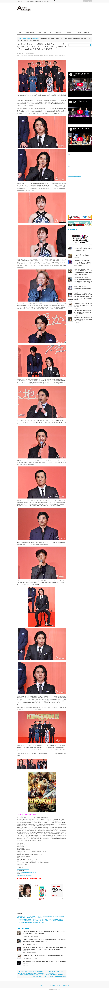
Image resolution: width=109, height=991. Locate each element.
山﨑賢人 (45, 55)
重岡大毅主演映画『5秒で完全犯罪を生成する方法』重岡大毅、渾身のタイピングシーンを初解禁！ (44, 961)
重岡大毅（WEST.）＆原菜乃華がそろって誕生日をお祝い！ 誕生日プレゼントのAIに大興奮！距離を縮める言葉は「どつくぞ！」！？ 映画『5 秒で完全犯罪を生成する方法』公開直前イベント (80, 296)
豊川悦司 (63, 55)
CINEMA (21, 32)
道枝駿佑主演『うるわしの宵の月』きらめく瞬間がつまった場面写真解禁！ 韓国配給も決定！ (43, 955)
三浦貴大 (32, 55)
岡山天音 (49, 55)
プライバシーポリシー (58, 985)
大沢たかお (41, 55)
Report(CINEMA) (25, 53)
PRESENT (86, 32)
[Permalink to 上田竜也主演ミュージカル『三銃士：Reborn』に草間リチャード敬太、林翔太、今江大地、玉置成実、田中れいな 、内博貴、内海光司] (70, 262)
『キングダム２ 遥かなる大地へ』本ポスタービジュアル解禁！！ (32, 922)
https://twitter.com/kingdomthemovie (24, 875)
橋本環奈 (52, 55)
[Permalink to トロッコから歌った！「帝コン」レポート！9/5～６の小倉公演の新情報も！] (70, 255)
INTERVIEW (57, 32)
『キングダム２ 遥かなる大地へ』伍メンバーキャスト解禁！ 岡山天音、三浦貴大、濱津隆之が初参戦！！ (41, 919)
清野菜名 (56, 55)
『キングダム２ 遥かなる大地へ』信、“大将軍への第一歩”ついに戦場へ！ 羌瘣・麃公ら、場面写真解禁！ (41, 920)
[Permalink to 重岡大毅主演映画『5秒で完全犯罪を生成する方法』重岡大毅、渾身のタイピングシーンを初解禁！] (19, 963)
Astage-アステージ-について (46, 985)
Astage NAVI (78, 32)
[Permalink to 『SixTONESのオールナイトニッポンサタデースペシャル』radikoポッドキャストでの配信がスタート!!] (80, 238)
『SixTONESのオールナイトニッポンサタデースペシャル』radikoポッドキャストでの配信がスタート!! (83, 248)
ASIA (50, 32)
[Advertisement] (63, 17)
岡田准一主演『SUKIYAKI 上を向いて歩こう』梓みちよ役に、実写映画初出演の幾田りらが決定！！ (83, 319)
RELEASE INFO (67, 32)
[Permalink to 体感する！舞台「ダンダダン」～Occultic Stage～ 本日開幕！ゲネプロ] (70, 288)
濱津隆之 (60, 55)
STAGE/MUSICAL (30, 32)
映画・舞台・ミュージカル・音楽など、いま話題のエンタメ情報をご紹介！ (34, 1)
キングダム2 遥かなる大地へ (25, 55)
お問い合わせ (66, 985)
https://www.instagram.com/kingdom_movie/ (26, 872)
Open (54, 0)
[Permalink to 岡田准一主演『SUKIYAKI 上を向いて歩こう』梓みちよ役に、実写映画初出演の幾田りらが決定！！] (70, 319)
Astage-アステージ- (22, 38)
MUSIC (39, 32)
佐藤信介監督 (36, 55)
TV (45, 32)
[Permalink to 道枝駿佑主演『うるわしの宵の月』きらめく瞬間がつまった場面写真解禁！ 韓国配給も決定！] (19, 956)
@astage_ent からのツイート (74, 176)
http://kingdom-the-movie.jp (23, 869)
